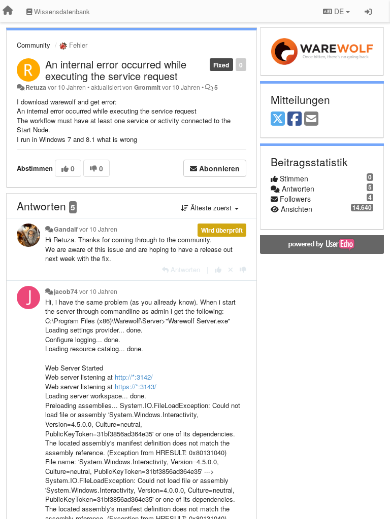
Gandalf (66, 229)
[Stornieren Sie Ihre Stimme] (230, 269)
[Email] (311, 119)
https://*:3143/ (135, 386)
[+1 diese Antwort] (218, 269)
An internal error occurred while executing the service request (115, 70)
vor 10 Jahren (98, 229)
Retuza (35, 87)
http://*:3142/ (134, 377)
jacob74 (66, 291)
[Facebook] (294, 119)
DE (339, 11)
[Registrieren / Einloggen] (368, 11)
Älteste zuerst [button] (211, 207)
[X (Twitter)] (278, 119)
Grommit (147, 87)
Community (33, 45)
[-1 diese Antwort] (243, 269)
